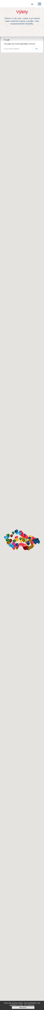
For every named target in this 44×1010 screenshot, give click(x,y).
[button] (7, 539)
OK (36, 49)
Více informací (29, 1005)
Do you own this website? (11, 49)
